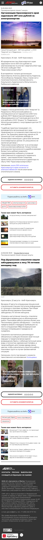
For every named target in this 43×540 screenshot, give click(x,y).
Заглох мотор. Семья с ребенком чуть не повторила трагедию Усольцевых (22, 450)
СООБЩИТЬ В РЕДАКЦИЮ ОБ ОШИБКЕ (17, 475)
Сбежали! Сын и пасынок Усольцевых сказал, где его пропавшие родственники (25, 443)
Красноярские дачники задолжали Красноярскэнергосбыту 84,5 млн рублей (23, 235)
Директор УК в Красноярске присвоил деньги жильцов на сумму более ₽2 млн (24, 222)
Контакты (6, 472)
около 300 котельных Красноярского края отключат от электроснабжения (14, 167)
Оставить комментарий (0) (21, 187)
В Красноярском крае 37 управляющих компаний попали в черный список (22, 229)
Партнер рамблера (19, 530)
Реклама (15, 472)
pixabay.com (5, 54)
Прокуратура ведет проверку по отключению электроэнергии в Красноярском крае (24, 242)
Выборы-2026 (26, 472)
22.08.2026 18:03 (6, 253)
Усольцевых (32, 357)
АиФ (2, 297)
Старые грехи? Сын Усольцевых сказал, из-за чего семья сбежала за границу (24, 437)
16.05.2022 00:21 (6, 8)
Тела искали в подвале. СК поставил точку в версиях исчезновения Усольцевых (23, 456)
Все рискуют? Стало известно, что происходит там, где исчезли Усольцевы (21, 374)
